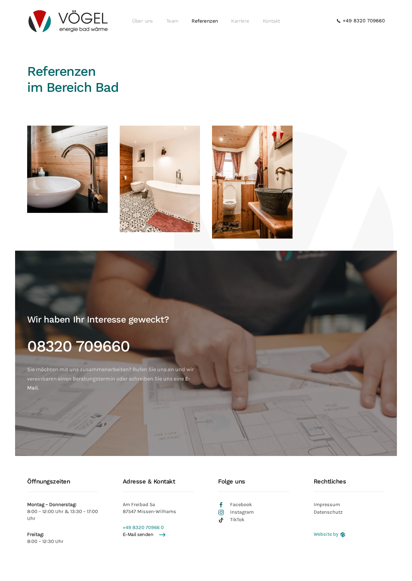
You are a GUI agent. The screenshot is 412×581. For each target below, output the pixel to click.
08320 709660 (78, 346)
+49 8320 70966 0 (143, 527)
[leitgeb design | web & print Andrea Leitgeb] (343, 534)
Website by (326, 534)
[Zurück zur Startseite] (67, 21)
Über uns (142, 21)
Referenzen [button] (205, 21)
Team (172, 21)
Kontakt (271, 21)
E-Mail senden (138, 534)
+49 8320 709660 (363, 21)
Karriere (240, 21)
